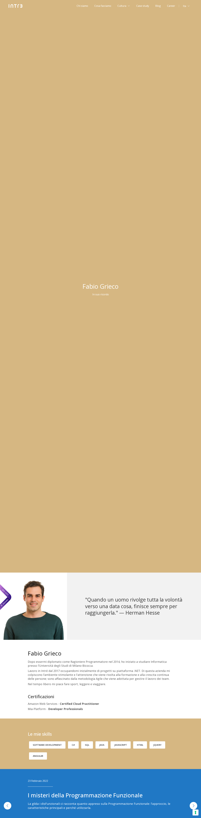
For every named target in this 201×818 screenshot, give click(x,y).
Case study (142, 6)
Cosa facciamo (102, 6)
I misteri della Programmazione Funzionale (85, 795)
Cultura (121, 6)
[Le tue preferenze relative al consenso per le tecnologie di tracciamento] (195, 812)
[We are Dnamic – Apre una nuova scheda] (5, 597)
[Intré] (16, 6)
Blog (158, 6)
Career (171, 6)
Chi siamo (82, 6)
